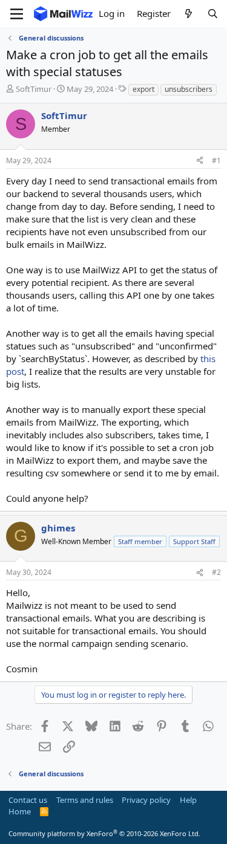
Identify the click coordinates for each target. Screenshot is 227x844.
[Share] (200, 161)
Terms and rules (84, 799)
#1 (216, 160)
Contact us (27, 799)
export (143, 89)
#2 (216, 572)
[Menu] (16, 14)
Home (19, 811)
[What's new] (188, 13)
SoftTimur (33, 88)
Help (188, 799)
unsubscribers (188, 89)
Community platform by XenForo (104, 833)
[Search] (213, 13)
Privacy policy (146, 799)
